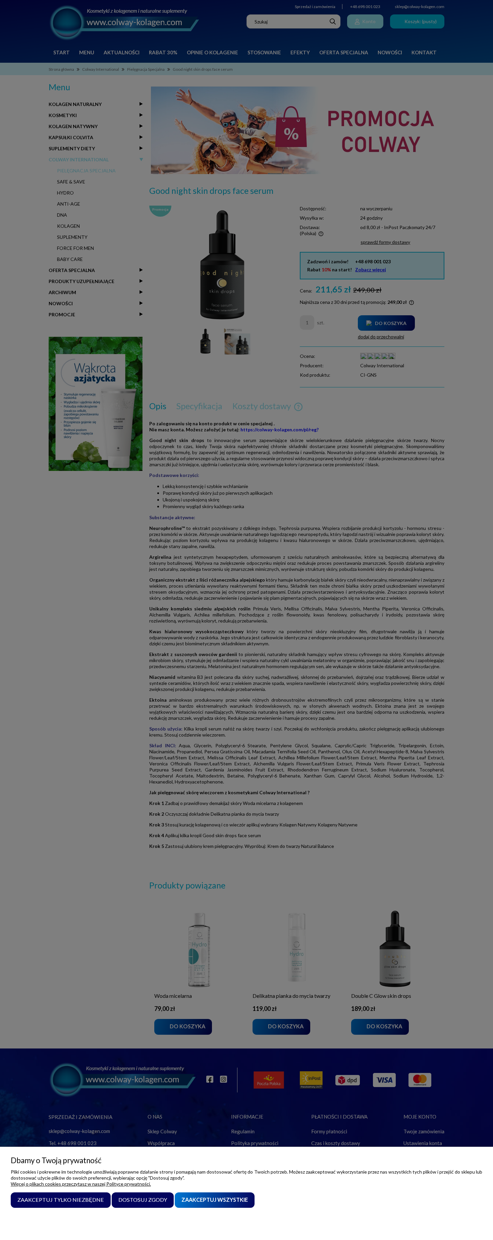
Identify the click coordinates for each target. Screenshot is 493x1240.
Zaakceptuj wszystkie (214, 1199)
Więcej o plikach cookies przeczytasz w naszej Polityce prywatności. (81, 1184)
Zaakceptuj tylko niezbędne (60, 1199)
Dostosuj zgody (142, 1199)
